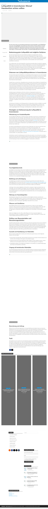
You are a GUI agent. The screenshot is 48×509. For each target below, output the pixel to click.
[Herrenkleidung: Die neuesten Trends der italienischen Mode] (25, 485)
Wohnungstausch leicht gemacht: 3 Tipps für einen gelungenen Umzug (32, 473)
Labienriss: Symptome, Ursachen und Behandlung (32, 477)
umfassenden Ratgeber (31, 95)
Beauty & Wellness (13, 445)
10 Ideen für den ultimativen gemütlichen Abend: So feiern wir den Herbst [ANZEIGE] (39, 390)
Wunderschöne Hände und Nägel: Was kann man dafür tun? (32, 481)
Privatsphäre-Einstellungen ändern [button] (17, 506)
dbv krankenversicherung (13, 495)
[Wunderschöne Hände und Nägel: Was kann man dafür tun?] (25, 481)
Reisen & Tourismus (13, 438)
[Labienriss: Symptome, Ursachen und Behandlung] (25, 477)
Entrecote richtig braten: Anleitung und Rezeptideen (32, 468)
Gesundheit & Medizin (13, 434)
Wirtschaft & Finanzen (13, 439)
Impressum (3, 506)
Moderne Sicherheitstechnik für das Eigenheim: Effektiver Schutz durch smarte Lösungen (24, 390)
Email (25, 455)
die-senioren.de (11, 493)
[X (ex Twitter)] (16, 450)
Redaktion (10, 10)
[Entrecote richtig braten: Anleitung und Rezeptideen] (25, 469)
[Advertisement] (16, 471)
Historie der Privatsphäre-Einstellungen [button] (32, 506)
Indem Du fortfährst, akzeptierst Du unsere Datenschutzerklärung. (30, 459)
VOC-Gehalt (35, 120)
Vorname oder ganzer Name (28, 452)
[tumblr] (19, 450)
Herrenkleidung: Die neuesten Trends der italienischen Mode (32, 485)
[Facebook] (12, 450)
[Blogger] (10, 450)
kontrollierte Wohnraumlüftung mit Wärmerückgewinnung (35, 182)
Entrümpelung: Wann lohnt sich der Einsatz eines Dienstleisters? (8, 390)
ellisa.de (10, 492)
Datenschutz (8, 506)
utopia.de (10, 494)
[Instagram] (14, 450)
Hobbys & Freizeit (12, 441)
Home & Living (3, 4)
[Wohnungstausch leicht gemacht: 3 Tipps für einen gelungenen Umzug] (25, 472)
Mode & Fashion (12, 446)
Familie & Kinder (12, 443)
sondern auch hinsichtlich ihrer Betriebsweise (31, 131)
